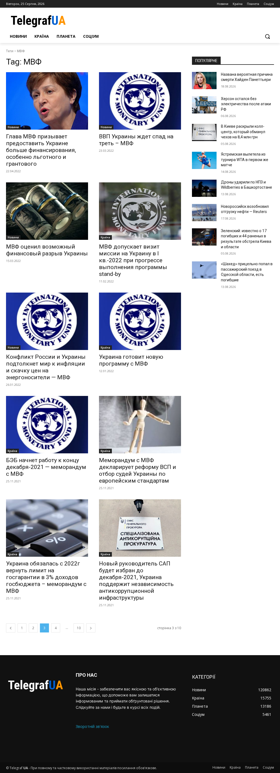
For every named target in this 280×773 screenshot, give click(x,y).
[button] (267, 36)
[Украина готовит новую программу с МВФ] (140, 321)
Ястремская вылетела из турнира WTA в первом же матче (244, 159)
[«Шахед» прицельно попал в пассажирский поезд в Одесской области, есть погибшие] (204, 270)
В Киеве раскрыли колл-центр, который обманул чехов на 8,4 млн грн (243, 131)
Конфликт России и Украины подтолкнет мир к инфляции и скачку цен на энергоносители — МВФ (46, 367)
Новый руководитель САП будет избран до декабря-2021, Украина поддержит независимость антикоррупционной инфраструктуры (136, 580)
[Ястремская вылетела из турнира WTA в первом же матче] (204, 160)
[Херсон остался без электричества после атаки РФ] (204, 104)
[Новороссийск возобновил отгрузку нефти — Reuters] (204, 212)
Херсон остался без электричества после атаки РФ (246, 104)
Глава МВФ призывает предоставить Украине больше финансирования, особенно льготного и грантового (41, 150)
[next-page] (90, 627)
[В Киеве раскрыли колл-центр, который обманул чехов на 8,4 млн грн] (204, 132)
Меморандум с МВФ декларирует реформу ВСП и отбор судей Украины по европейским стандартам (137, 470)
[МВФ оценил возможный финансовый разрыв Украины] (47, 211)
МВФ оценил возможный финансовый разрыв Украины (47, 250)
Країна (105, 237)
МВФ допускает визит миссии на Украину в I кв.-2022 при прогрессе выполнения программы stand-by (133, 260)
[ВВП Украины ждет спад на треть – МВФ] (140, 101)
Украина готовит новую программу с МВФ (131, 360)
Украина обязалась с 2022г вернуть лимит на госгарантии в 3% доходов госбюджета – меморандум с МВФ (46, 577)
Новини (13, 127)
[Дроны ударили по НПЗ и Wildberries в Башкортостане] (204, 188)
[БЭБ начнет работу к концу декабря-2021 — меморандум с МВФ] (47, 424)
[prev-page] (10, 627)
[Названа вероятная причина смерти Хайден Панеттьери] (204, 80)
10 (79, 628)
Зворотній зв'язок (92, 726)
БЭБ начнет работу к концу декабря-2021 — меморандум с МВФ (46, 467)
